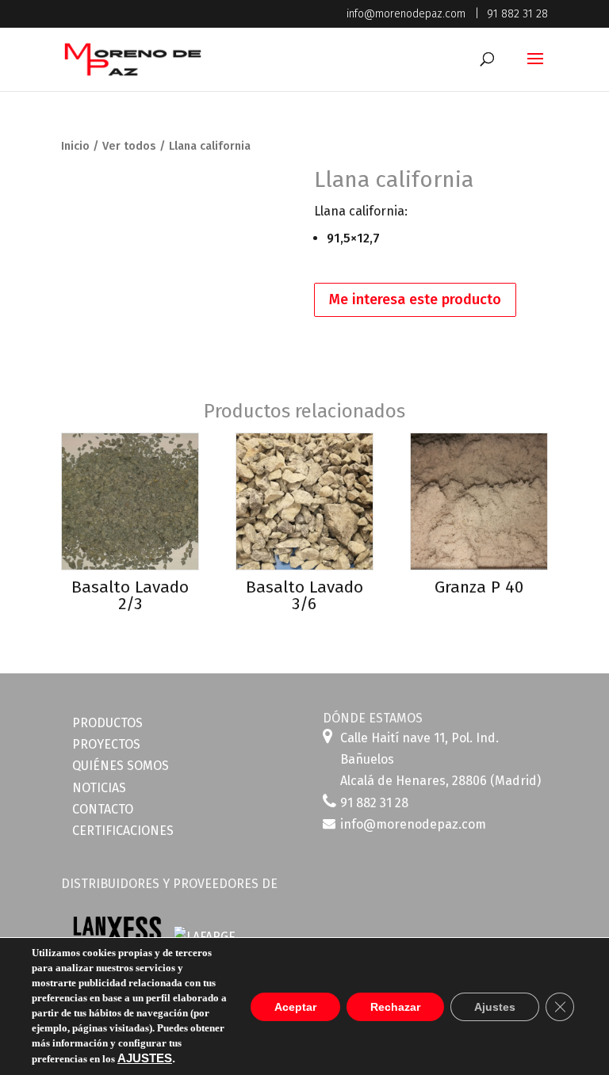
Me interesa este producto (415, 299)
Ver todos (129, 146)
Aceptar (295, 1007)
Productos (107, 722)
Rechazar (395, 1007)
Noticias (99, 787)
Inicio (75, 146)
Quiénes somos (120, 765)
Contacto (102, 809)
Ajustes (494, 1007)
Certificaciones (123, 830)
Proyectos (106, 744)
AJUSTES (144, 1058)
